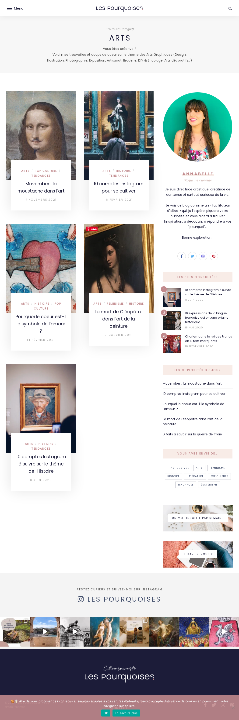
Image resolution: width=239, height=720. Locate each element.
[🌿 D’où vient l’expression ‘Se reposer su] (105, 632)
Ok (106, 713)
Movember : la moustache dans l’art (192, 383)
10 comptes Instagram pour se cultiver (194, 393)
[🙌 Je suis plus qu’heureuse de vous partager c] (134, 632)
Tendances (41, 176)
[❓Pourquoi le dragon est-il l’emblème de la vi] (224, 632)
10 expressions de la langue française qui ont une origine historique (206, 317)
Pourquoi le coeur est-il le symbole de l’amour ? (41, 323)
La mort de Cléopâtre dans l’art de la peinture (119, 319)
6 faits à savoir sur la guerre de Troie (192, 434)
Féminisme (115, 304)
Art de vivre (180, 468)
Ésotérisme (209, 484)
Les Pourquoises (124, 599)
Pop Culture (46, 171)
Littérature (195, 476)
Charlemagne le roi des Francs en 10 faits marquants (208, 338)
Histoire (123, 171)
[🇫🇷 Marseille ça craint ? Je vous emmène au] (45, 632)
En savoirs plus (126, 713)
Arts (25, 171)
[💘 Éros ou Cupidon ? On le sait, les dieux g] (164, 632)
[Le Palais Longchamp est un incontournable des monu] (75, 632)
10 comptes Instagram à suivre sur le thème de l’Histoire (41, 464)
